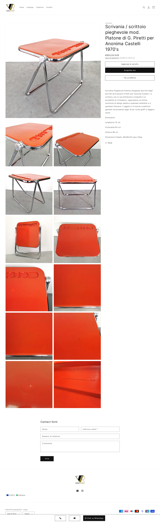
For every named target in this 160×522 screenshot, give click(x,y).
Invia (47, 459)
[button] (143, 7)
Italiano (27, 514)
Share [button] (110, 143)
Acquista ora (130, 70)
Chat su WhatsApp (95, 518)
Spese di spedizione (112, 58)
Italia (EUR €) (12, 514)
